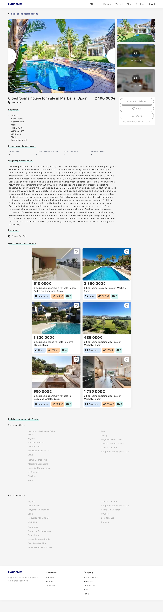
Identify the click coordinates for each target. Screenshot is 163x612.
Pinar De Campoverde (39, 468)
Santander (33, 527)
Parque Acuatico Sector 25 (115, 451)
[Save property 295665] (126, 305)
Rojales (31, 438)
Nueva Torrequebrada (39, 539)
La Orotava (33, 472)
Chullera (32, 476)
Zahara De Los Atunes (112, 443)
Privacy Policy (91, 577)
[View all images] (136, 54)
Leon (103, 431)
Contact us (89, 585)
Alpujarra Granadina (38, 464)
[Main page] (20, 4)
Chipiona (32, 522)
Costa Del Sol (19, 236)
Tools (86, 593)
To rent (119, 4)
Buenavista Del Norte (39, 450)
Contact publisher (136, 101)
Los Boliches (107, 518)
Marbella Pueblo (36, 442)
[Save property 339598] (76, 305)
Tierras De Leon (109, 447)
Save (138, 108)
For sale (107, 4)
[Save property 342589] (126, 251)
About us (88, 581)
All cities (140, 4)
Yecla (30, 480)
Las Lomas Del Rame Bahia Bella (41, 433)
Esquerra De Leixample (39, 531)
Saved (151, 4)
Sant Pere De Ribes (37, 543)
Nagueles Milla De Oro (112, 439)
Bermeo (105, 522)
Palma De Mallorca (37, 460)
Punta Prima (34, 446)
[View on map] (136, 79)
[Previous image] (12, 56)
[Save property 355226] (76, 359)
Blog (129, 4)
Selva (30, 454)
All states (50, 585)
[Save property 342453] (126, 359)
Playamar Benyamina (38, 509)
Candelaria (33, 535)
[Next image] (111, 56)
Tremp (104, 435)
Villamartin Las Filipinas (40, 547)
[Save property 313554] (76, 251)
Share (138, 116)
